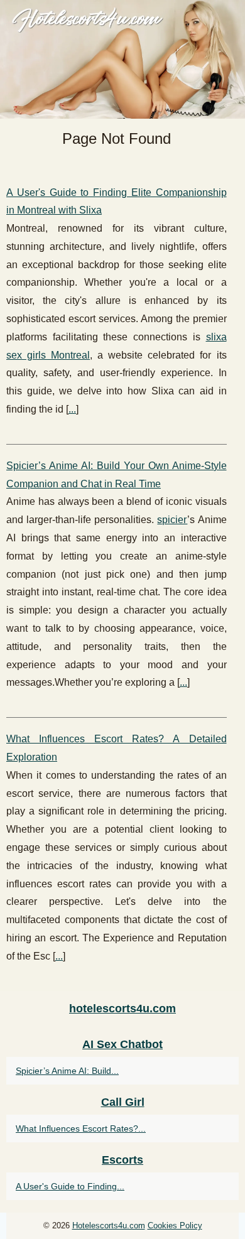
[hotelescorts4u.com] (122, 59)
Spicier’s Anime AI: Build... (67, 1071)
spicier (172, 519)
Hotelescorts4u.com (108, 1225)
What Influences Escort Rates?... (81, 1128)
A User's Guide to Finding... (70, 1186)
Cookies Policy (175, 1225)
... (72, 409)
